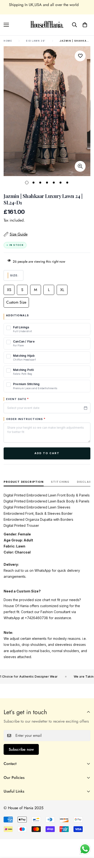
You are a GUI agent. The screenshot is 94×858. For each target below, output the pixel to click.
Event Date (17, 399)
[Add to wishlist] (80, 56)
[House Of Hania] (47, 24)
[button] (84, 24)
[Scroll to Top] (85, 832)
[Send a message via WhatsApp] (85, 849)
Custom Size (16, 302)
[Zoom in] (80, 166)
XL (62, 289)
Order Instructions (26, 419)
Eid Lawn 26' (35, 40)
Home (8, 40)
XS (9, 289)
